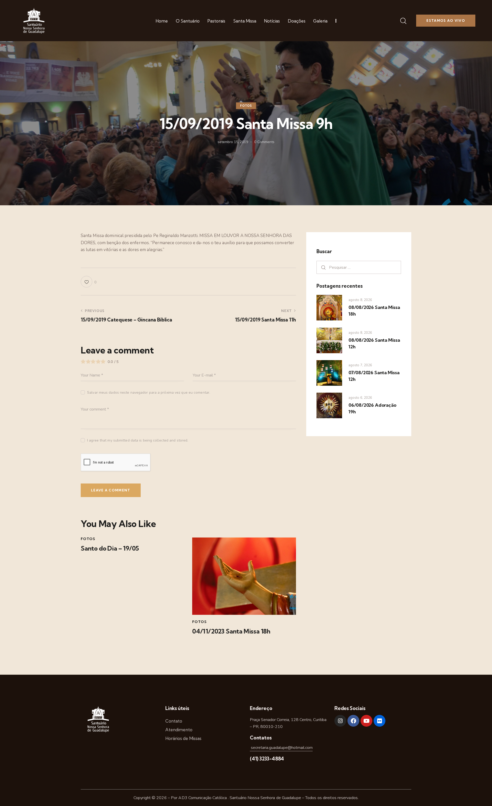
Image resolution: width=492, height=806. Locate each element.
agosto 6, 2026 (360, 397)
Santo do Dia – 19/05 (110, 548)
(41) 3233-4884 (267, 759)
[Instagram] (340, 721)
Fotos (246, 106)
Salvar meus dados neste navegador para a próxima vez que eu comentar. (148, 392)
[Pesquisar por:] (358, 267)
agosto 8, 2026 (360, 300)
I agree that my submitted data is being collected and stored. (137, 440)
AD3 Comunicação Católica (203, 798)
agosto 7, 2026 (360, 365)
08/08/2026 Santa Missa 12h (374, 343)
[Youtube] (366, 721)
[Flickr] (379, 721)
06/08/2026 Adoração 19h (372, 408)
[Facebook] (353, 721)
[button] (88, 281)
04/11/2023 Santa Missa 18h (231, 631)
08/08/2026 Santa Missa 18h (374, 310)
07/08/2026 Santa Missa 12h (373, 376)
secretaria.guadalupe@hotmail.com (281, 747)
